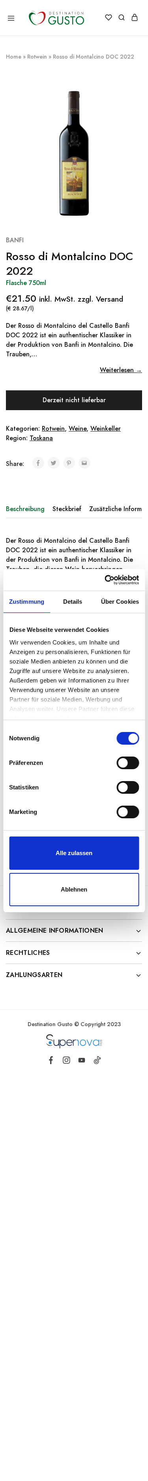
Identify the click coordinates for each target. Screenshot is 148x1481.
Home (13, 57)
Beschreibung (25, 508)
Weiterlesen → (121, 370)
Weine (77, 428)
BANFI (15, 240)
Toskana (41, 438)
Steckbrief (66, 508)
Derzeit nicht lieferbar (74, 400)
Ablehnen (74, 889)
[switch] (127, 763)
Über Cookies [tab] (120, 601)
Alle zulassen (74, 853)
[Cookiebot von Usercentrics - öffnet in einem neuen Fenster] (105, 580)
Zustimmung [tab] (26, 601)
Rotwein (37, 57)
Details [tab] (72, 601)
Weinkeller (105, 428)
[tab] (27, 509)
